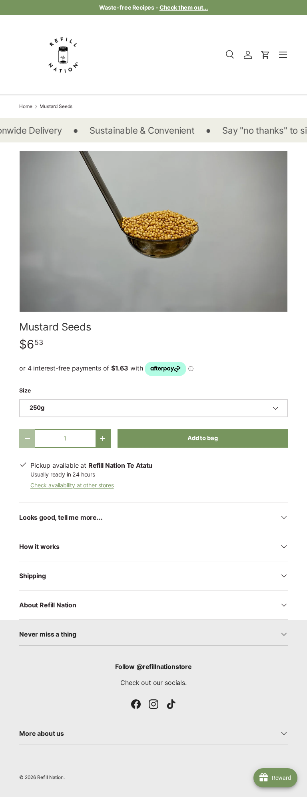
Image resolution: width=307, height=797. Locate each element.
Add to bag (202, 438)
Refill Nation (50, 777)
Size (24, 390)
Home (25, 106)
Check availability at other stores (72, 485)
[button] (265, 55)
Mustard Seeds (56, 106)
